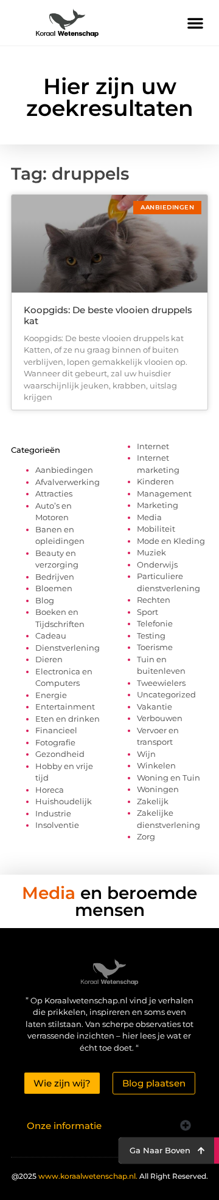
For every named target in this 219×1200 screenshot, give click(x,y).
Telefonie (155, 623)
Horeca (49, 790)
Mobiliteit (156, 529)
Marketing (157, 505)
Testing (151, 635)
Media (149, 517)
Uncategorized (166, 694)
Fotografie (55, 742)
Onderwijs (157, 564)
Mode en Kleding (171, 541)
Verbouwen (159, 718)
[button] (195, 23)
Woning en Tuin (168, 777)
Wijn (146, 754)
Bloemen (53, 588)
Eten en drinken (67, 719)
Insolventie (57, 825)
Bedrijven (54, 576)
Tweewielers (161, 683)
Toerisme (155, 647)
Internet (153, 446)
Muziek (151, 552)
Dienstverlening (67, 648)
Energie (51, 695)
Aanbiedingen (64, 470)
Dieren (49, 659)
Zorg (146, 836)
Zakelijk (153, 801)
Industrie (53, 813)
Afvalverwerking (67, 482)
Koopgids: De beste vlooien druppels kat (108, 315)
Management (164, 493)
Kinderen (155, 481)
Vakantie (154, 706)
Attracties (53, 493)
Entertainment (65, 706)
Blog (44, 600)
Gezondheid (60, 754)
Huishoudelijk (63, 801)
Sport (147, 612)
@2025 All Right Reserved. (110, 1176)
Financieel (56, 730)
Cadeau (50, 635)
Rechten (153, 600)
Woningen (158, 789)
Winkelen (156, 765)
